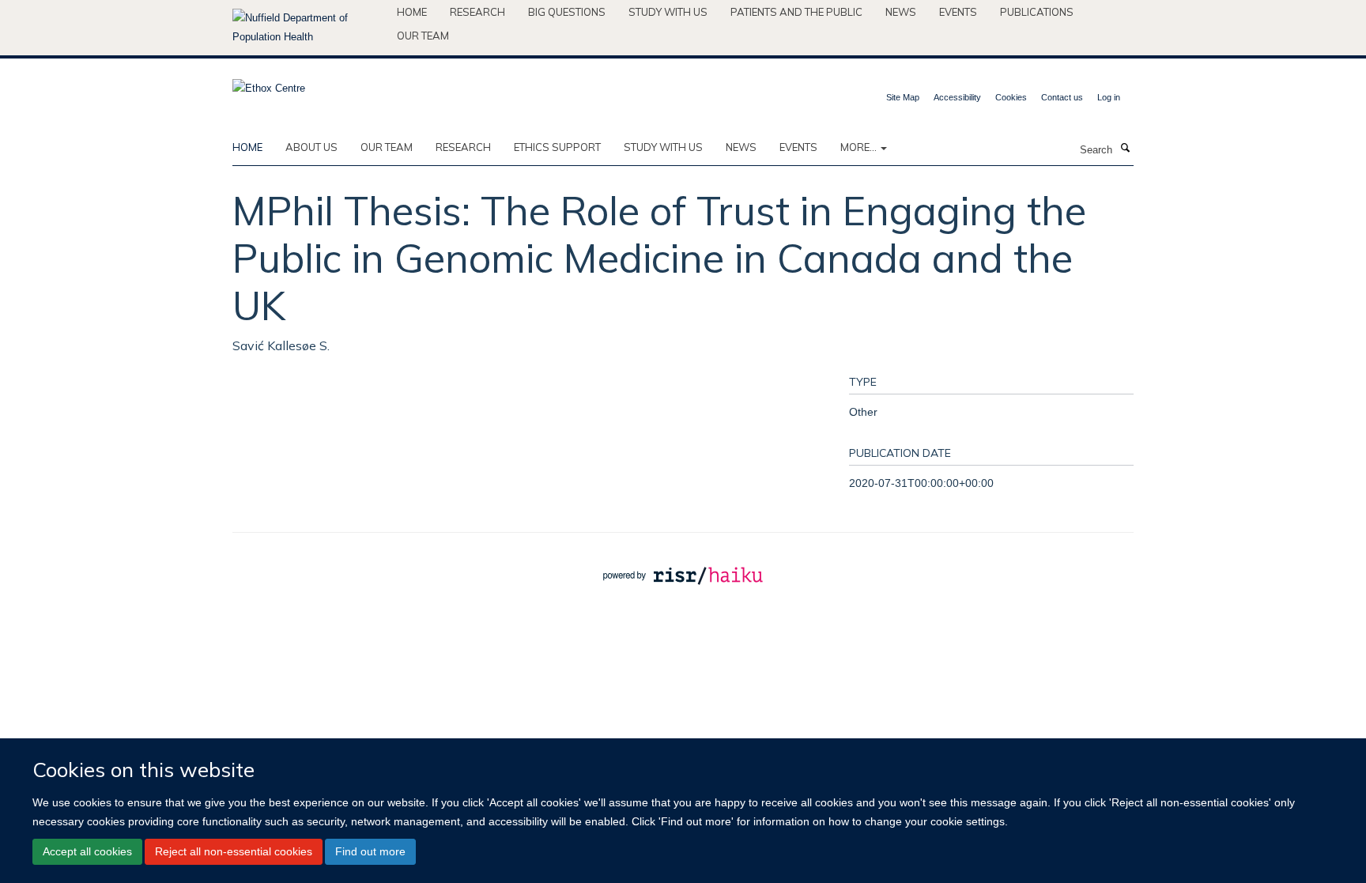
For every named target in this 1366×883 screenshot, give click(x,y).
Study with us (668, 12)
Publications (1037, 12)
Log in (1108, 97)
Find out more (370, 851)
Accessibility (957, 97)
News (900, 12)
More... (859, 147)
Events (958, 12)
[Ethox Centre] (268, 83)
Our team (423, 35)
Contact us (1062, 97)
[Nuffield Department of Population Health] (308, 28)
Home (412, 12)
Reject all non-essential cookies (233, 851)
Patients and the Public (796, 12)
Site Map (902, 97)
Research (477, 12)
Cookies (1011, 97)
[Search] (1125, 148)
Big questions (567, 12)
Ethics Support (557, 147)
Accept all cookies (87, 851)
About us (311, 147)
